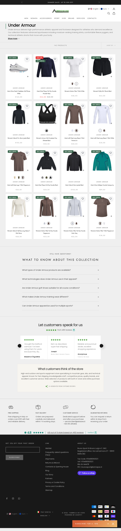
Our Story (49, 474)
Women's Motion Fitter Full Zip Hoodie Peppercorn (46, 232)
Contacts (92, 18)
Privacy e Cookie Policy (55, 482)
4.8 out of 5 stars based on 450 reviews (65, 432)
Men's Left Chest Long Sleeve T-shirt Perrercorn (74, 139)
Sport (57, 18)
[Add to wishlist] (27, 59)
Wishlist (48, 448)
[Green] (18, 177)
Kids (64, 18)
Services (81, 18)
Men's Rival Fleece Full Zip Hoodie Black (46, 185)
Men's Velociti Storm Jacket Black (74, 185)
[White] (76, 83)
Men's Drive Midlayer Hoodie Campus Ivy (102, 185)
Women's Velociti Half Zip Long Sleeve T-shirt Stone (18, 232)
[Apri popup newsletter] (108, 524)
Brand (71, 18)
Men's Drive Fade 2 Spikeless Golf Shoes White (18, 92)
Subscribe (14, 457)
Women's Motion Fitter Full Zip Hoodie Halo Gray (74, 232)
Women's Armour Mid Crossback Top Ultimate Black (46, 139)
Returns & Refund (52, 463)
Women (34, 18)
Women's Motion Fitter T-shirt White (74, 91)
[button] (98, 9)
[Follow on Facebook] (7, 498)
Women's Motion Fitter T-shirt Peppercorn (102, 231)
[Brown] (72, 83)
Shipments (49, 459)
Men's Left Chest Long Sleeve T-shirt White (102, 138)
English (44, 516)
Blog (47, 470)
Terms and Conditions (54, 486)
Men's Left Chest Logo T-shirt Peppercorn (18, 185)
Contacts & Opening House (57, 466)
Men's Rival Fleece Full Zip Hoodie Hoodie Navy (46, 92)
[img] (51, 330)
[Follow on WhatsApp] (19, 498)
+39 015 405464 (70, 424)
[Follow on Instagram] (13, 498)
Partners (48, 478)
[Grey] (46, 177)
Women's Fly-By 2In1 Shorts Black (102, 91)
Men (26, 18)
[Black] (46, 130)
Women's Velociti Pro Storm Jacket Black (19, 138)
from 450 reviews (65, 330)
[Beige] (14, 177)
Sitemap (48, 490)
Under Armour (19, 88)
